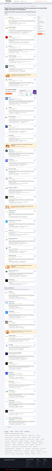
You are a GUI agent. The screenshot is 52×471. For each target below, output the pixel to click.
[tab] (6, 431)
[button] (43, 1)
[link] (22, 1)
